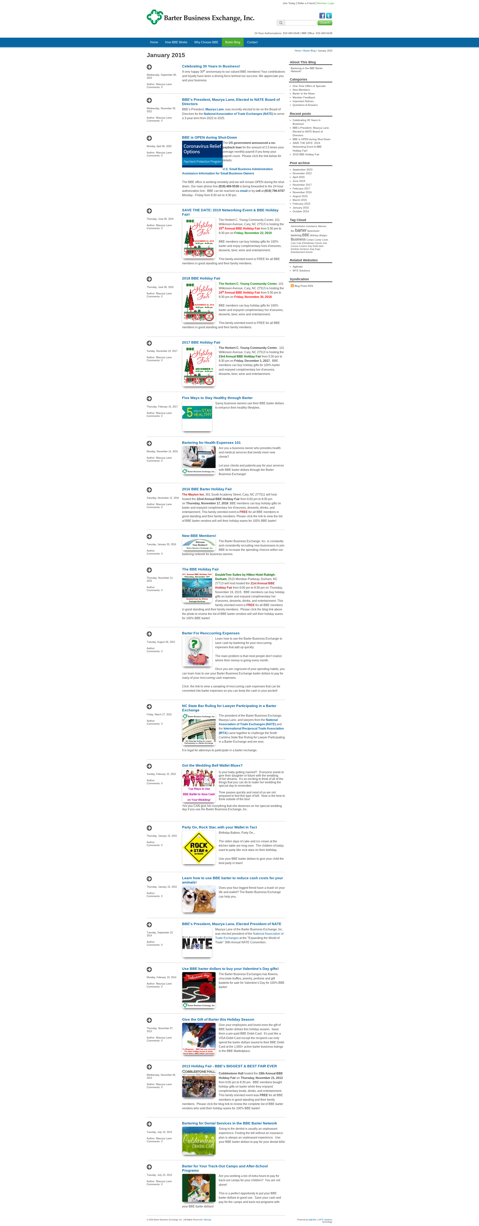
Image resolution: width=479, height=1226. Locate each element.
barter (301, 230)
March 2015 (300, 199)
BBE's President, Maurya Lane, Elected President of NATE (231, 924)
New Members (301, 89)
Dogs (317, 249)
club (325, 243)
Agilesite (298, 266)
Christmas (308, 242)
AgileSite (312, 1220)
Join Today (289, 3)
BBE (305, 235)
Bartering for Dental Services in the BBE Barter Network (229, 1123)
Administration (298, 226)
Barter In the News (304, 93)
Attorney (322, 226)
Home (154, 42)
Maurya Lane (214, 109)
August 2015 (300, 196)
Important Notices (303, 101)
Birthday (314, 235)
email (244, 190)
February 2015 (301, 203)
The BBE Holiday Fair (200, 569)
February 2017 (301, 188)
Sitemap (207, 1220)
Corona (294, 246)
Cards (325, 239)
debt (321, 246)
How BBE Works (176, 42)
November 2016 (302, 192)
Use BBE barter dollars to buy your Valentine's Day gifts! (230, 969)
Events (309, 252)
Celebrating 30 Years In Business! (211, 66)
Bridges (323, 235)
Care (293, 243)
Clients (318, 243)
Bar (292, 231)
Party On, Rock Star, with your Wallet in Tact (219, 827)
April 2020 (299, 177)
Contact (252, 42)
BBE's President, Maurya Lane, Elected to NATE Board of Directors (311, 131)
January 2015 (301, 207)
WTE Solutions (301, 270)
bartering (296, 235)
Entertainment (298, 252)
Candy (318, 239)
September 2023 (302, 169)
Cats (299, 243)
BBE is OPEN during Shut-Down (209, 137)
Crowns (303, 246)
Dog (312, 249)
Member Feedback (304, 97)
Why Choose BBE (206, 42)
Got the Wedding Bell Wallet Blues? (212, 765)
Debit (315, 246)
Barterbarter (313, 231)
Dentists (295, 249)
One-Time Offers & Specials (309, 85)
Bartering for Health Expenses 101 (211, 443)
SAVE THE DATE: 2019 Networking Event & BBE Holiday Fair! (307, 146)
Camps (310, 239)
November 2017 (302, 184)
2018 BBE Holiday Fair (201, 278)
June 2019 (299, 180)
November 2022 (302, 173)
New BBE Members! (199, 536)
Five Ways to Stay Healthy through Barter (217, 398)
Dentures (304, 249)
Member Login (325, 3)
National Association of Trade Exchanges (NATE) (238, 113)
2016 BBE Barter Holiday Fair (207, 489)
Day (310, 246)
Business (298, 239)
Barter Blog (232, 42)
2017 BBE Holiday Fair (201, 342)
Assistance (311, 226)
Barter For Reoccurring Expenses (211, 633)
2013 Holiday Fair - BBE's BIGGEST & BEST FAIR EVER (229, 1066)
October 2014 (301, 211)
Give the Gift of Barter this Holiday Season (218, 1019)
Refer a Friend (306, 3)
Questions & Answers (305, 104)
